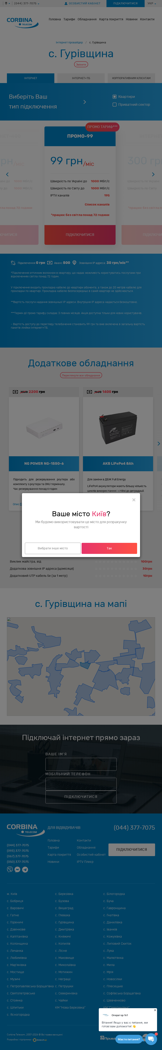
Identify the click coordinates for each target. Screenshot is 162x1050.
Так (109, 548)
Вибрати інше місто (53, 548)
